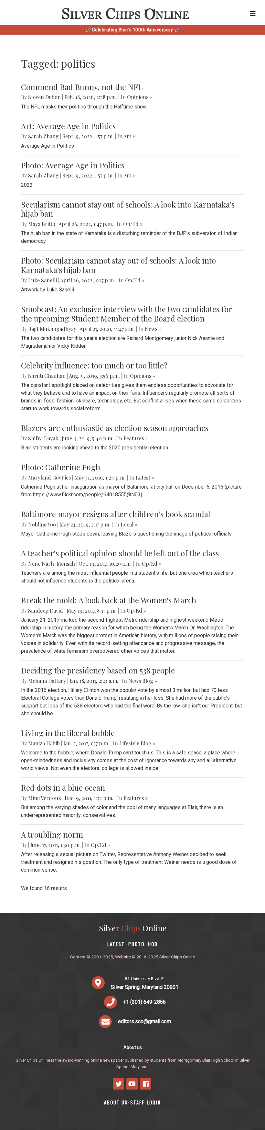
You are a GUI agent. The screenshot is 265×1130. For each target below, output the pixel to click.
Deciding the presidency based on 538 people (98, 670)
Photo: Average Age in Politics (72, 165)
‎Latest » (145, 477)
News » (153, 328)
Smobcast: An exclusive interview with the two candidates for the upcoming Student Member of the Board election (126, 313)
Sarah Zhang (43, 136)
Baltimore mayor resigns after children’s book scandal (115, 514)
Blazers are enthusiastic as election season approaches (114, 428)
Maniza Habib (44, 743)
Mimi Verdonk (44, 798)
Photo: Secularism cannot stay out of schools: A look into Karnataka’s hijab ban (118, 265)
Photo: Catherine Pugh (60, 467)
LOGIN (154, 1102)
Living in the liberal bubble (68, 733)
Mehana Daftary (47, 680)
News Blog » (142, 680)
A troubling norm (52, 834)
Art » (129, 136)
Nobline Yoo (42, 524)
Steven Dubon (44, 97)
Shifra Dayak (43, 438)
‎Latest (116, 944)
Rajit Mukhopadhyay (52, 328)
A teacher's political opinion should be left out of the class (120, 553)
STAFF (137, 1102)
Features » (135, 438)
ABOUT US (116, 1102)
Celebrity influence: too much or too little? (94, 365)
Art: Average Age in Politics (68, 126)
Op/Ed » (133, 223)
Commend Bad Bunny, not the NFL (82, 87)
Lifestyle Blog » (137, 743)
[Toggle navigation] (253, 14)
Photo (136, 944)
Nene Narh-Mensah (51, 563)
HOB (153, 944)
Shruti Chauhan (47, 375)
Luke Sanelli (42, 280)
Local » (129, 524)
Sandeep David (45, 610)
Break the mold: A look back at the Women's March (108, 600)
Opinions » (139, 97)
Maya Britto (41, 223)
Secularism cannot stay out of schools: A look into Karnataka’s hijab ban (128, 209)
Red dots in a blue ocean (63, 787)
